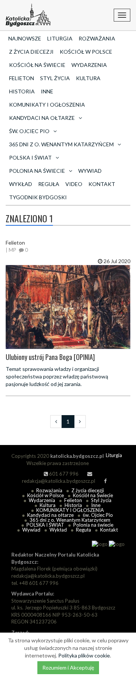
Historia (22, 91)
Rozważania (97, 38)
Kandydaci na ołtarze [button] (42, 118)
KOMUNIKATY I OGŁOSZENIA (47, 104)
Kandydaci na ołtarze (50, 515)
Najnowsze (24, 38)
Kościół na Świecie (37, 65)
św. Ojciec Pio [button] (29, 131)
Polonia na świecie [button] (37, 170)
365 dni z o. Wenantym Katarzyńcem (69, 520)
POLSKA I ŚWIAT (45, 525)
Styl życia (55, 78)
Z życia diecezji (31, 51)
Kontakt (101, 184)
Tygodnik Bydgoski (38, 197)
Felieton (21, 78)
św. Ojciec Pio (98, 515)
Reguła (48, 184)
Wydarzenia (89, 65)
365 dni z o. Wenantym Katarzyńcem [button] (61, 144)
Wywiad (90, 170)
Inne (47, 91)
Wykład (20, 184)
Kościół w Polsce (86, 51)
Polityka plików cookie (84, 655)
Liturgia (60, 38)
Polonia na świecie (93, 525)
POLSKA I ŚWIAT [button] (30, 157)
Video (73, 184)
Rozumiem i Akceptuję (68, 667)
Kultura (88, 78)
